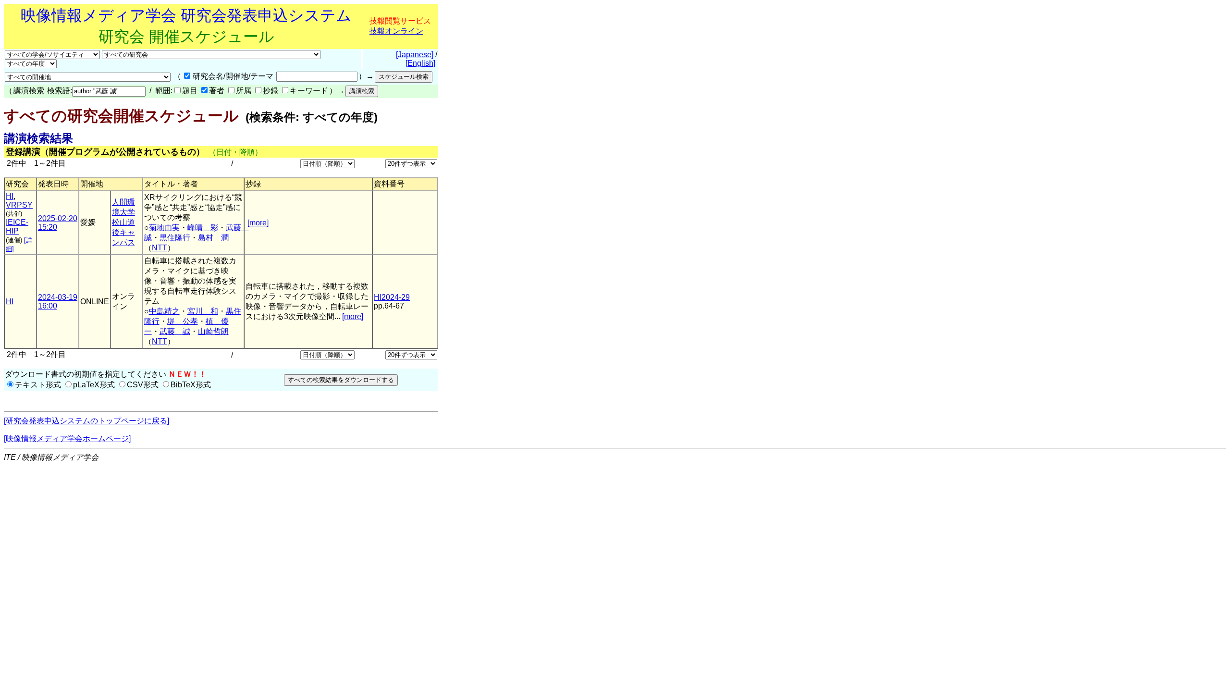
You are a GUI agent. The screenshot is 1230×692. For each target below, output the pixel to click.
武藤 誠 (175, 331)
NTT (159, 248)
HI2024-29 (392, 297)
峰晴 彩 (202, 227)
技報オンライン (396, 31)
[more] (258, 223)
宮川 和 (202, 311)
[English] (420, 63)
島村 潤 (213, 238)
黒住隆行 (175, 238)
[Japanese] (414, 54)
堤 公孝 (182, 321)
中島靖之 (164, 311)
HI (9, 196)
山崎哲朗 (213, 331)
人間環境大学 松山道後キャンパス (123, 222)
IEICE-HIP (17, 226)
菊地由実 (164, 227)
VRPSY (19, 205)
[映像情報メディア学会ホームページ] (67, 438)
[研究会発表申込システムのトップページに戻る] (86, 421)
